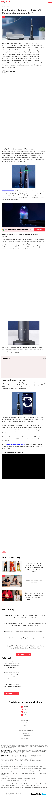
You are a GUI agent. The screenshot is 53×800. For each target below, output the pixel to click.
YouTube (25, 715)
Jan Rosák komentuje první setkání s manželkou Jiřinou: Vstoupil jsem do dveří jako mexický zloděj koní (23, 768)
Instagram (26, 709)
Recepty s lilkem (17, 758)
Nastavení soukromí (25, 738)
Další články (21, 654)
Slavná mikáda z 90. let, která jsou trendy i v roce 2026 (13, 782)
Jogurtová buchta (29, 759)
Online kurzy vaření (25, 720)
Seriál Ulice (3, 751)
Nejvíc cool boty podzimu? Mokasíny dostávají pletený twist (14, 780)
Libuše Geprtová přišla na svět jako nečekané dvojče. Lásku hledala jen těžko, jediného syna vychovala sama (24, 770)
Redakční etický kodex (25, 728)
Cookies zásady (25, 733)
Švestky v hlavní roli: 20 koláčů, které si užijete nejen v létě (13, 760)
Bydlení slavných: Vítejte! (27, 746)
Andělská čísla (44, 745)
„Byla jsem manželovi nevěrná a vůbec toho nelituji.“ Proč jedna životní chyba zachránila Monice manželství (24, 783)
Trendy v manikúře (13, 750)
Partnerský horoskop (29, 745)
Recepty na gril (10, 747)
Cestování (3, 746)
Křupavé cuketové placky (6, 756)
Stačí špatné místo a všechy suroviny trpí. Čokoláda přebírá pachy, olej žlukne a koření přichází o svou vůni (24, 787)
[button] (48, 2)
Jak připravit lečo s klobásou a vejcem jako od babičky (12, 759)
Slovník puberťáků (20, 745)
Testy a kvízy (37, 745)
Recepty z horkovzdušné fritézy (34, 760)
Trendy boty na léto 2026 (25, 751)
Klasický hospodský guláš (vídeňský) (20, 756)
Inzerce (25, 725)
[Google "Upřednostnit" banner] (23, 231)
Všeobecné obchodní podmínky (25, 730)
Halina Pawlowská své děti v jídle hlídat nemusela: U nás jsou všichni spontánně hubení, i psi (21, 766)
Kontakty (25, 723)
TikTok (25, 712)
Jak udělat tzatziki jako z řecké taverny (17, 755)
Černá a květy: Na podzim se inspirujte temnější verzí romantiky (23, 631)
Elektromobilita (20, 752)
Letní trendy (4, 747)
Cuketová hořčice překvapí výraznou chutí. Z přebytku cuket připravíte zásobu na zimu (20, 785)
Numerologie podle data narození (13, 746)
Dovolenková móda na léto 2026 (38, 751)
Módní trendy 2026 (38, 746)
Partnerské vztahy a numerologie (39, 750)
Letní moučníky (12, 752)
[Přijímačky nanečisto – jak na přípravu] (12, 586)
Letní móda (45, 746)
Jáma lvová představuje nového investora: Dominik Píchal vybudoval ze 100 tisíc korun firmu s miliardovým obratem (24, 774)
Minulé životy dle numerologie (24, 750)
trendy (4, 551)
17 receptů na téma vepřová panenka (30, 758)
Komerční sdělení (10, 71)
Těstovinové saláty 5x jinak (7, 758)
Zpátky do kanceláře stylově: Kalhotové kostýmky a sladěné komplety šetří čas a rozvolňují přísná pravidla (24, 771)
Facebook (25, 706)
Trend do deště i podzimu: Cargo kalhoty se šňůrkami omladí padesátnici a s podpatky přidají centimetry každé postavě (34, 567)
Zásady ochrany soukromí (25, 735)
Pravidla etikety (12, 745)
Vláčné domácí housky (34, 756)
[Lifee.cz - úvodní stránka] (5, 2)
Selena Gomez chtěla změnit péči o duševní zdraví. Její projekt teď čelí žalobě (18, 778)
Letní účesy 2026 (4, 752)
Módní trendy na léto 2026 (13, 751)
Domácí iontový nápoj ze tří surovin (34, 755)
